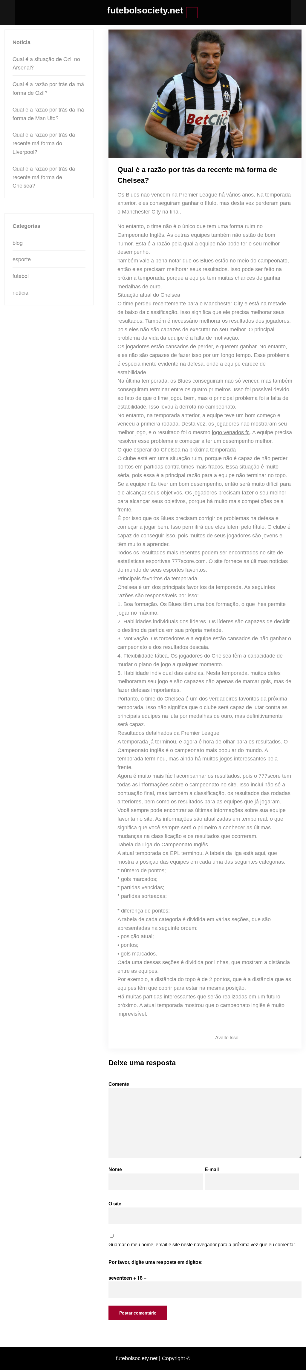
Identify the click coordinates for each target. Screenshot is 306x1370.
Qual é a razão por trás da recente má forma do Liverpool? (44, 142)
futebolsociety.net (145, 10)
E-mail (212, 1169)
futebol (21, 275)
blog (18, 242)
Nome (115, 1169)
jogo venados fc (231, 432)
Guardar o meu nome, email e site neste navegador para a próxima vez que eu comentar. (202, 1244)
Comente (118, 1084)
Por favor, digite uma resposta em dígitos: (155, 1262)
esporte (22, 259)
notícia (20, 292)
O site (114, 1203)
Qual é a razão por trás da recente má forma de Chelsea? (44, 176)
